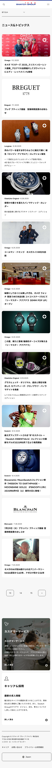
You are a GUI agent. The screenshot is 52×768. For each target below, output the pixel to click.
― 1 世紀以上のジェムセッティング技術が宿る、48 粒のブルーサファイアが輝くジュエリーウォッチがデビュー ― (25, 162)
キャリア (5, 747)
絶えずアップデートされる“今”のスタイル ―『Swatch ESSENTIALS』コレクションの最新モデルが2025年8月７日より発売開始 (25, 439)
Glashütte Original (11, 198)
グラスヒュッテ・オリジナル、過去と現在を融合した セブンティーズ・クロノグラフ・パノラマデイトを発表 (25, 386)
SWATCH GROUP (26, 4)
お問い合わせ (16, 747)
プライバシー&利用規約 (34, 747)
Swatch (7, 431)
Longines (7, 146)
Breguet (7, 105)
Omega (7, 60)
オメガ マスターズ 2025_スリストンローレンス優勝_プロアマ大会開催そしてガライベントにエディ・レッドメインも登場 (25, 68)
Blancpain (8, 524)
